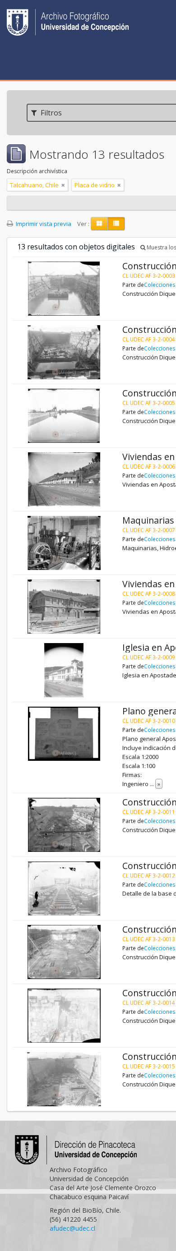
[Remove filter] (63, 184)
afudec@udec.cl (72, 1228)
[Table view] (116, 223)
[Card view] (99, 223)
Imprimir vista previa (42, 224)
